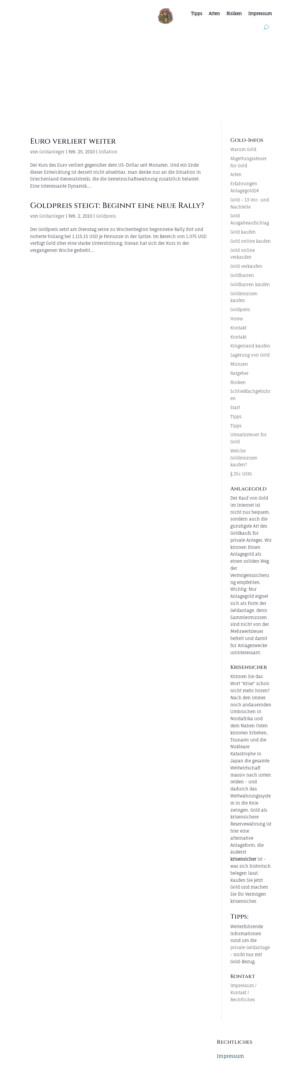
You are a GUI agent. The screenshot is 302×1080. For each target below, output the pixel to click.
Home (236, 318)
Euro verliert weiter (73, 141)
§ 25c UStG (241, 473)
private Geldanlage (250, 947)
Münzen (239, 364)
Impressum (260, 13)
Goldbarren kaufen (250, 284)
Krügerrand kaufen (250, 345)
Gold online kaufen (250, 241)
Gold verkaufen (246, 266)
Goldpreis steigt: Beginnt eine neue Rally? (117, 206)
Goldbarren (242, 275)
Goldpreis (106, 216)
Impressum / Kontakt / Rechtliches (243, 992)
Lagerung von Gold (250, 354)
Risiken (234, 13)
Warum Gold (243, 149)
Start (235, 407)
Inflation (108, 151)
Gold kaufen (243, 231)
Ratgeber (239, 373)
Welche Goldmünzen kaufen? (243, 457)
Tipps (196, 13)
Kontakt (238, 327)
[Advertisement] (151, 76)
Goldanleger (52, 151)
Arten (214, 13)
